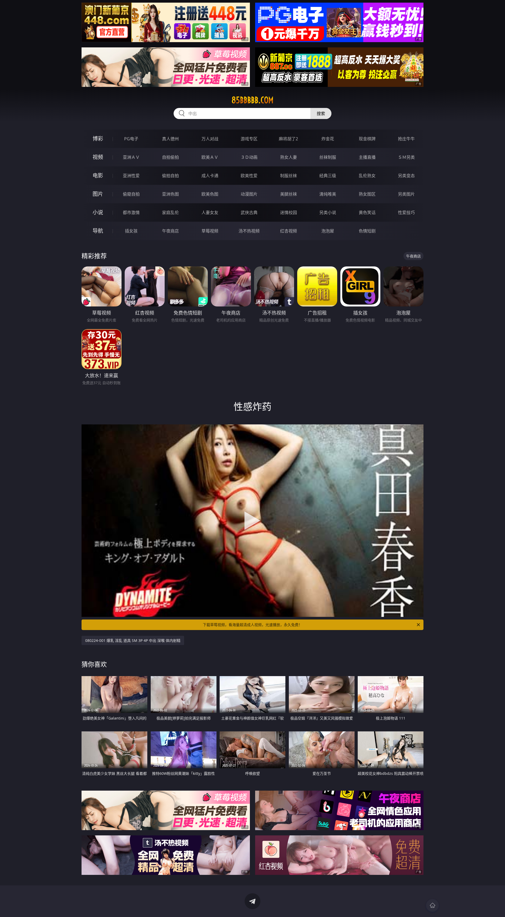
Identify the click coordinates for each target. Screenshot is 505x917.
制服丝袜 (288, 176)
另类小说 (327, 212)
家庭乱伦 (170, 212)
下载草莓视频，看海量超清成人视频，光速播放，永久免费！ (252, 624)
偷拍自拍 (170, 176)
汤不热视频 (249, 231)
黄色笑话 (367, 212)
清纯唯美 (327, 194)
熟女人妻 (288, 157)
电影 (98, 175)
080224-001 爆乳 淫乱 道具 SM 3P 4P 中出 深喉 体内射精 (132, 640)
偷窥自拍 (131, 194)
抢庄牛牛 (406, 139)
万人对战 (209, 139)
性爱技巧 (406, 212)
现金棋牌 (367, 139)
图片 (98, 193)
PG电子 (131, 139)
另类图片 (406, 194)
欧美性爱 (249, 176)
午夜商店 (170, 231)
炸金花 (327, 139)
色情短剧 (367, 231)
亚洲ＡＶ (131, 157)
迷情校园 (288, 212)
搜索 (321, 113)
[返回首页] (432, 905)
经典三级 (327, 176)
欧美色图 (209, 194)
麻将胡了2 (288, 139)
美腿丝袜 (288, 194)
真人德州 (170, 139)
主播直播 (367, 157)
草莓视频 (209, 231)
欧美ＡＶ (209, 157)
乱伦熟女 (367, 176)
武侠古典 (249, 212)
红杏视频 (288, 231)
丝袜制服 (327, 157)
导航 (98, 230)
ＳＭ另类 (406, 157)
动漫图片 (249, 194)
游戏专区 (249, 139)
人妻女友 (209, 212)
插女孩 (131, 231)
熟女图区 (367, 194)
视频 (98, 157)
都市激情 (131, 212)
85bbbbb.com (252, 100)
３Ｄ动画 (249, 157)
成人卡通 (209, 176)
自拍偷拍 (170, 157)
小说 (98, 212)
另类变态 (406, 176)
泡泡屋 (327, 231)
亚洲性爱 (131, 176)
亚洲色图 (170, 194)
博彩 (98, 138)
